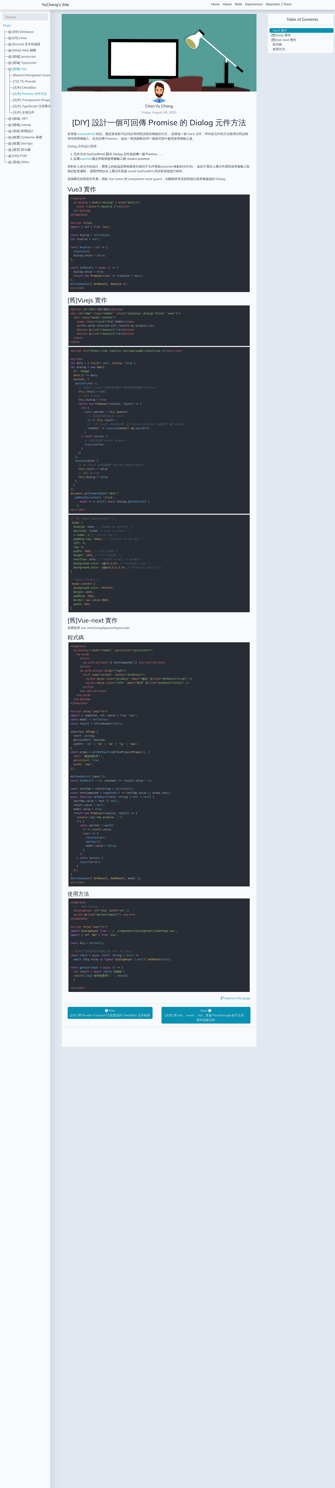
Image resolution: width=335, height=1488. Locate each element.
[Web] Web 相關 (23, 50)
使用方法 (78, 893)
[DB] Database (22, 32)
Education (273, 4)
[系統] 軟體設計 (22, 131)
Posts (288, 4)
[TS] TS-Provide (24, 81)
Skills (238, 4)
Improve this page (237, 998)
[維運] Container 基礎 (26, 137)
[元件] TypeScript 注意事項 (32, 106)
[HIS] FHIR (19, 156)
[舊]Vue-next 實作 (92, 620)
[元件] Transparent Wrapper (33, 100)
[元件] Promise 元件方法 (30, 94)
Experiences (254, 4)
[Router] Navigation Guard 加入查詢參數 (42, 75)
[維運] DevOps (22, 143)
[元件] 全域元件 (23, 112)
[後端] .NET (19, 118)
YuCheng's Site (55, 4)
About (227, 4)
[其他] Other (20, 162)
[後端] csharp (21, 125)
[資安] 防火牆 (20, 149)
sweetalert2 (86, 134)
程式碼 (75, 637)
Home (215, 4)
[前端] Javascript (23, 56)
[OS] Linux (19, 38)
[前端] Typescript (23, 63)
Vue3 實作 (81, 189)
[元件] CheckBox (24, 87)
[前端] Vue (19, 69)
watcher (86, 159)
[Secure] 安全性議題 (25, 44)
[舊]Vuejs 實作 (87, 300)
